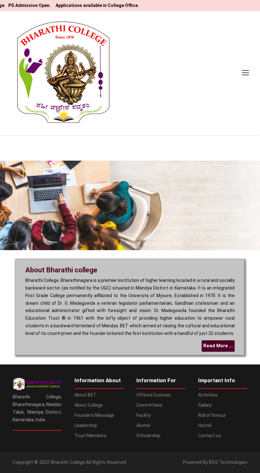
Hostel (204, 425)
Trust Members (91, 435)
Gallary (205, 405)
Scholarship (148, 435)
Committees (149, 405)
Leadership (86, 425)
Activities (208, 394)
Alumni (143, 425)
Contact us (209, 435)
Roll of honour (212, 415)
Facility (143, 415)
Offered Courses (153, 394)
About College (89, 405)
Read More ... (218, 346)
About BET (85, 394)
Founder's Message (94, 415)
